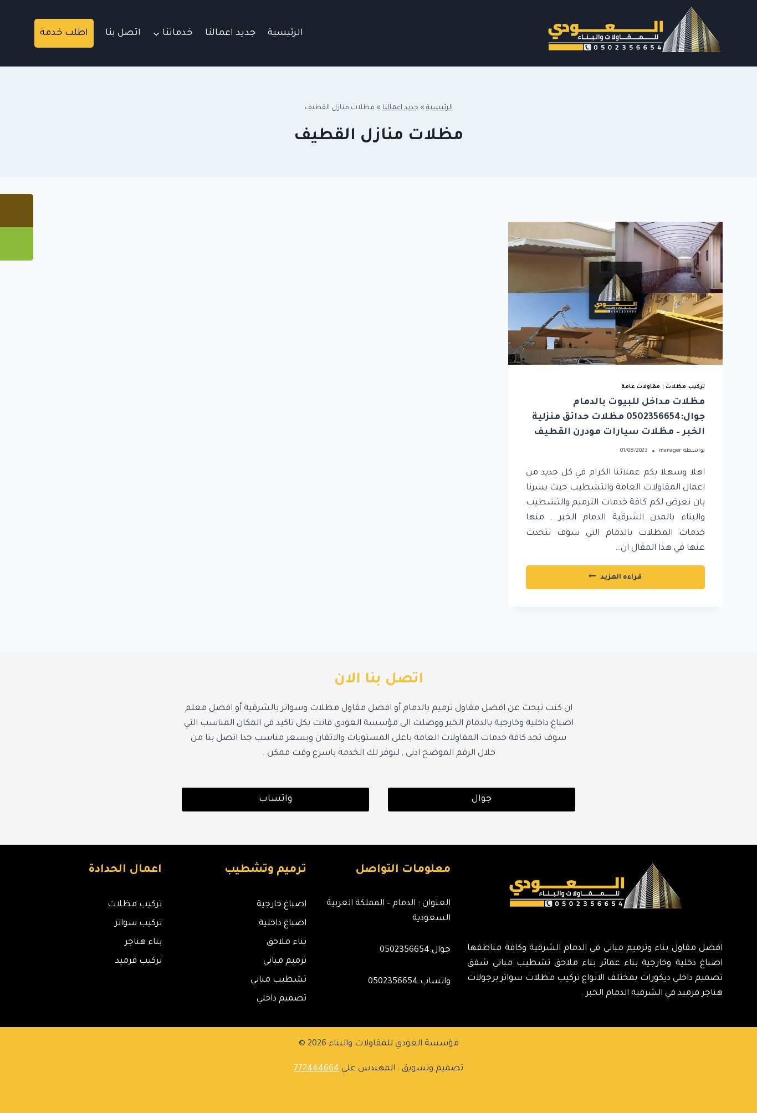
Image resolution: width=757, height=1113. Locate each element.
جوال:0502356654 (415, 950)
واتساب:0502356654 (409, 982)
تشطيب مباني (278, 980)
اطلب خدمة (64, 33)
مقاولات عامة (641, 387)
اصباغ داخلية (282, 923)
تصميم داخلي (281, 999)
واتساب (275, 799)
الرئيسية (285, 33)
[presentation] (615, 293)
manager (670, 451)
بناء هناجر (143, 942)
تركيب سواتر (138, 923)
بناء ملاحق (286, 942)
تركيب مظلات (685, 387)
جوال (482, 799)
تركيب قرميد (138, 961)
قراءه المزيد (591, 580)
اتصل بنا (123, 33)
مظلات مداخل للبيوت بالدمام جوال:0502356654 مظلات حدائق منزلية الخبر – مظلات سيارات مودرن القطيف (618, 417)
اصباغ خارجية (281, 905)
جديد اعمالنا (230, 33)
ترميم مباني (284, 961)
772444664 (316, 1069)
